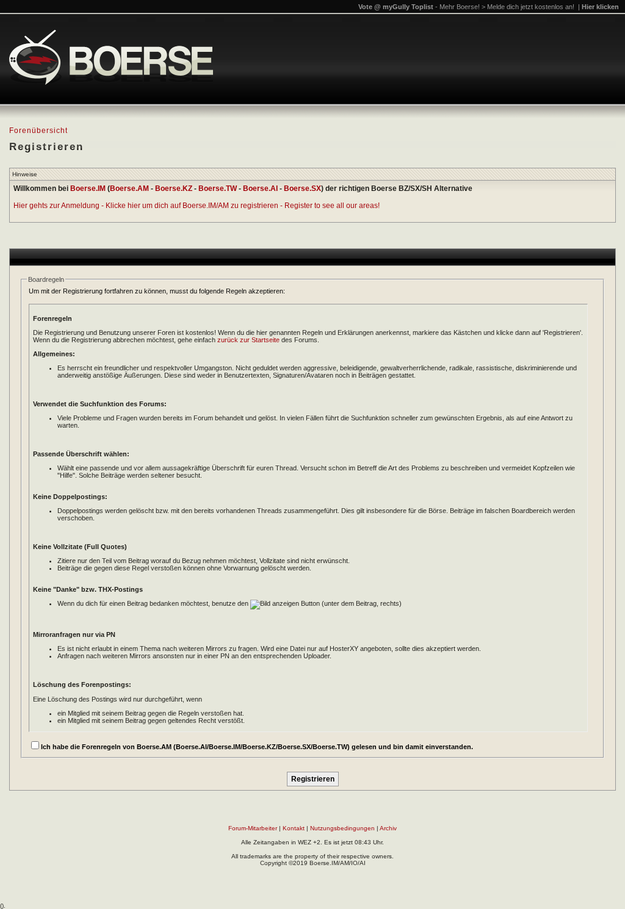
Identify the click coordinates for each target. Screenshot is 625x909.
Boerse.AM (129, 188)
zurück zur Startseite (248, 339)
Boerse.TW (217, 188)
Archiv (388, 828)
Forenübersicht (38, 130)
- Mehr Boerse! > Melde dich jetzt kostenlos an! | (527, 6)
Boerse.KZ (173, 188)
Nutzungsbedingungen (342, 828)
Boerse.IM (88, 188)
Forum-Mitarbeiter (252, 828)
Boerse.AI (260, 188)
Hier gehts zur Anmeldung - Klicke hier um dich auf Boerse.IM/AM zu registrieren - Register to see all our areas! (196, 205)
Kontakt (294, 828)
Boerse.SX (302, 188)
